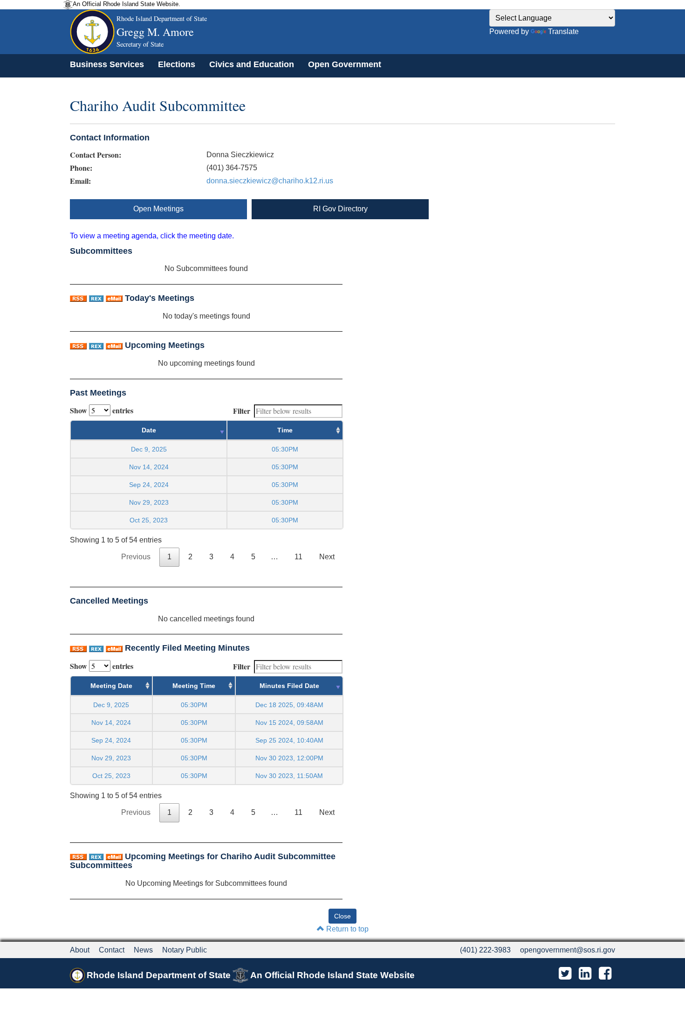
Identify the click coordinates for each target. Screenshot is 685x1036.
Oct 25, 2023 (149, 520)
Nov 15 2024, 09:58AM (289, 722)
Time (285, 430)
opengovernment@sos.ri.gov (567, 950)
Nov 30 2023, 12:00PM (289, 758)
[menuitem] (107, 64)
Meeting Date (111, 685)
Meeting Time (193, 685)
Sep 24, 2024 (149, 484)
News (143, 950)
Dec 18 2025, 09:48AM (289, 705)
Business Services (107, 64)
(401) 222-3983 (485, 950)
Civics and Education (251, 64)
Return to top (346, 929)
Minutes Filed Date (289, 685)
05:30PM (194, 705)
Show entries (101, 410)
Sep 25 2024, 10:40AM (289, 740)
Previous (136, 557)
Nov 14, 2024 (149, 467)
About (79, 950)
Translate (563, 31)
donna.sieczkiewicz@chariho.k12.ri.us (269, 181)
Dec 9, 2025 (149, 449)
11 (298, 557)
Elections (176, 64)
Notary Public (184, 950)
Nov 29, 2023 (149, 502)
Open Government (344, 64)
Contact (111, 950)
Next (327, 557)
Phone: (81, 168)
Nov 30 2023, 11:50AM (289, 775)
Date (149, 430)
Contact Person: (95, 155)
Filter (241, 410)
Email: (80, 181)
